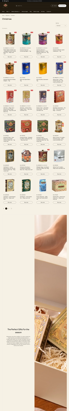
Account (55, 5)
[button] (62, 5)
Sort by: (57, 23)
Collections (8, 15)
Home (3, 15)
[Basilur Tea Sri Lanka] (5, 6)
